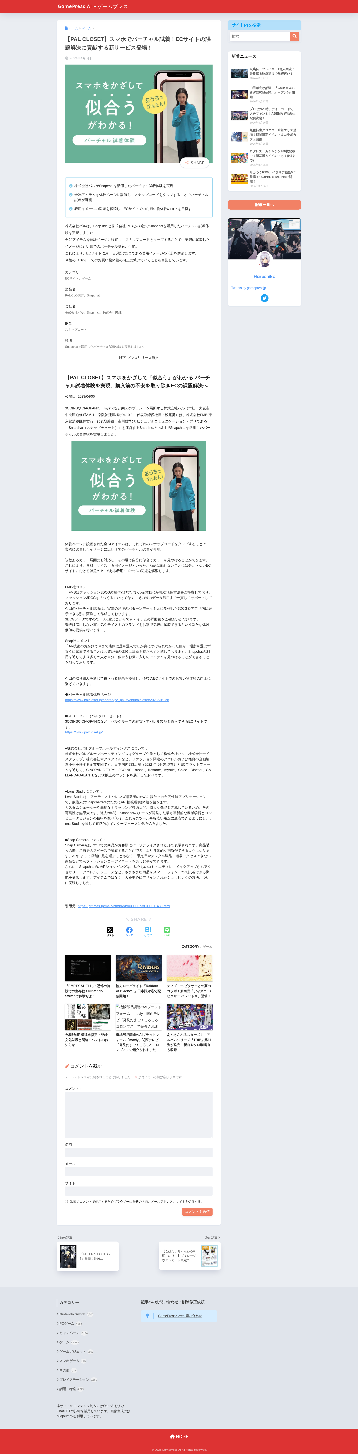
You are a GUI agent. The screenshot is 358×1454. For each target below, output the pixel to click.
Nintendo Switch (76, 1314)
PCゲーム (70, 1323)
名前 (68, 1145)
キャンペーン (73, 1333)
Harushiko (265, 276)
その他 (68, 1370)
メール (70, 1164)
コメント (74, 1088)
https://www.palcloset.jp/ (84, 732)
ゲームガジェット (76, 1351)
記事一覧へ (264, 205)
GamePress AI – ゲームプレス (93, 6)
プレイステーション (78, 1379)
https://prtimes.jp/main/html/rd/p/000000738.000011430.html (124, 906)
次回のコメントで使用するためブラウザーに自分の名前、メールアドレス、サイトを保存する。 (137, 1201)
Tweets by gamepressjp (248, 288)
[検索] (294, 36)
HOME (181, 1436)
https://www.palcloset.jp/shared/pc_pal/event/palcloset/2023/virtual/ (117, 700)
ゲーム (208, 946)
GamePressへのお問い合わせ (180, 1316)
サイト (70, 1183)
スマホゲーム (72, 1361)
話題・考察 (71, 1389)
